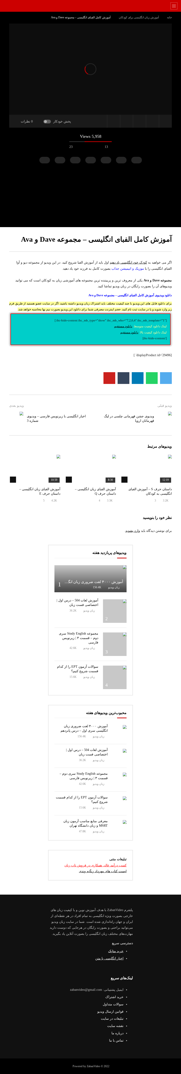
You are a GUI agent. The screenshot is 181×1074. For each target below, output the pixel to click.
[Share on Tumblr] (123, 378)
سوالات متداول (113, 1004)
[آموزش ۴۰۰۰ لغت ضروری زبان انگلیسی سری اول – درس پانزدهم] (90, 578)
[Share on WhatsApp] (152, 378)
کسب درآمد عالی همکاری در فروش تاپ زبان (95, 865)
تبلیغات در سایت (112, 1018)
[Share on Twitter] (166, 378)
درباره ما (117, 1033)
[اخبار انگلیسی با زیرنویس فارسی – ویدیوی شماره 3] (16, 419)
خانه (169, 17)
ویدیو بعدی (16, 405)
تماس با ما (116, 1040)
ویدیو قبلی (164, 405)
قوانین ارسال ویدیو (110, 1011)
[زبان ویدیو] (90, 5)
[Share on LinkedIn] (138, 378)
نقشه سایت (115, 1026)
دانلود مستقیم (123, 326)
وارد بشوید (132, 531)
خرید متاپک (115, 951)
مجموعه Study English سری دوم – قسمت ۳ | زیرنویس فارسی (78, 638)
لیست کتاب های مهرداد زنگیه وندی (103, 871)
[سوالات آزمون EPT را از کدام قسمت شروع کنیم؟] (115, 677)
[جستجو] (9, 6)
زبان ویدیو (114, 587)
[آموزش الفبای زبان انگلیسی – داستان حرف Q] (90, 469)
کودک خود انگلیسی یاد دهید (128, 262)
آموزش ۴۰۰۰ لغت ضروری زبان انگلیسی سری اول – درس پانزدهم (71, 582)
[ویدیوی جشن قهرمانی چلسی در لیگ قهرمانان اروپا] (165, 419)
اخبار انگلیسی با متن (109, 958)
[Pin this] (109, 378)
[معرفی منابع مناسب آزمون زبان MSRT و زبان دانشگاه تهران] (119, 827)
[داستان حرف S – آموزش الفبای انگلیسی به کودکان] (146, 469)
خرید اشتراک (114, 997)
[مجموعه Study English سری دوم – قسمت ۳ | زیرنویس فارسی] (115, 644)
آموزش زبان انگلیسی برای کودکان (139, 17)
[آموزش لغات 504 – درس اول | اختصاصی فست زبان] (115, 611)
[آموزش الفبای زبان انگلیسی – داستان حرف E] (34, 469)
